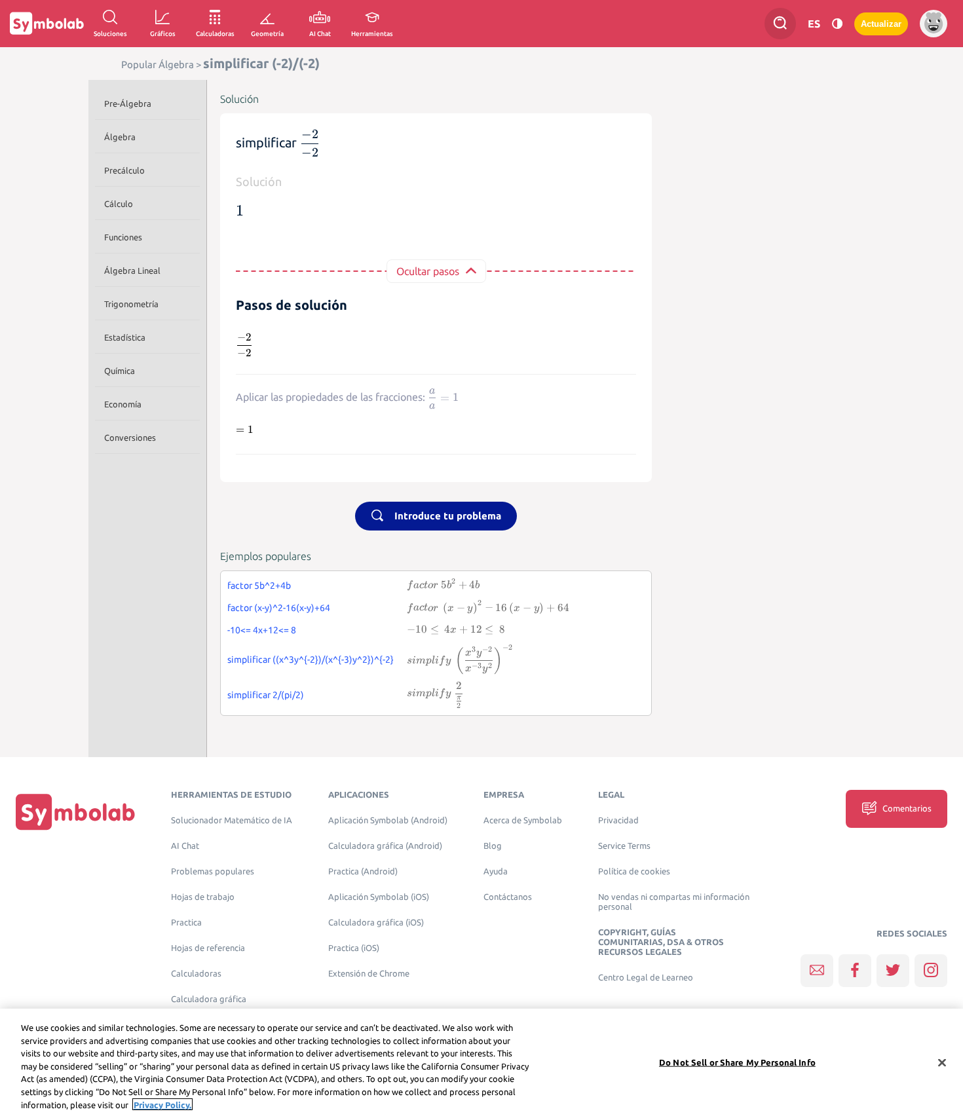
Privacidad (618, 820)
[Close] (942, 1062)
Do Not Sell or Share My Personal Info (737, 1061)
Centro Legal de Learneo (645, 977)
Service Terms (624, 846)
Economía (123, 404)
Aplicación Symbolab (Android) (387, 820)
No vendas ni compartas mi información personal (673, 902)
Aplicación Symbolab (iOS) (378, 897)
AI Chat (185, 846)
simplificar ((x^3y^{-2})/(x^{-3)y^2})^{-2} (310, 659)
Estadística (124, 337)
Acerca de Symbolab (522, 820)
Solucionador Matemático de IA (231, 820)
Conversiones (130, 437)
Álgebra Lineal (132, 270)
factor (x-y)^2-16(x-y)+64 (278, 607)
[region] (481, 1063)
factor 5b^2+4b (259, 585)
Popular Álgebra (157, 64)
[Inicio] (75, 812)
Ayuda (495, 871)
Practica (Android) (363, 871)
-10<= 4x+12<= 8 (261, 630)
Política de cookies (634, 871)
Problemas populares (212, 871)
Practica (186, 922)
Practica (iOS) (353, 948)
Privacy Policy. (162, 1104)
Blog (492, 846)
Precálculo (124, 170)
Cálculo (118, 203)
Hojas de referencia (208, 948)
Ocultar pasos (427, 271)
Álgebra (120, 136)
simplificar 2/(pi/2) (265, 694)
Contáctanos (507, 897)
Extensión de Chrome (368, 973)
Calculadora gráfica (208, 999)
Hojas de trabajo (203, 897)
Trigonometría (131, 303)
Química (119, 370)
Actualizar (881, 24)
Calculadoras (196, 973)
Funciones (123, 237)
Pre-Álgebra (127, 103)
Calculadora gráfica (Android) (385, 846)
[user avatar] (933, 23)
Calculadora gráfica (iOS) (376, 922)
